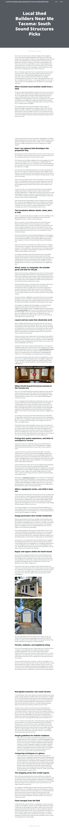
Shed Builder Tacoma (28, 477)
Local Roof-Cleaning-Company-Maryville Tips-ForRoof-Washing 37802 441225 (27, 1)
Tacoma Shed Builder (22, 310)
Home (56, 1)
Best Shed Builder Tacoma (47, 349)
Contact (61, 1)
